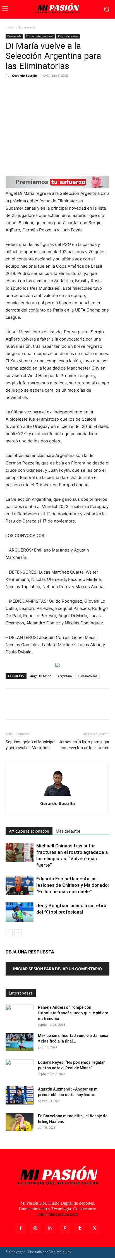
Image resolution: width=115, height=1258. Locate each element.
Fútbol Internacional (39, 36)
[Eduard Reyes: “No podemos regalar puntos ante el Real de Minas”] (19, 1069)
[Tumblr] (79, 1228)
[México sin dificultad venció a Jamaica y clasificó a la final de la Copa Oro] (19, 1042)
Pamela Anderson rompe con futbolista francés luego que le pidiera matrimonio (73, 1013)
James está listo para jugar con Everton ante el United (84, 744)
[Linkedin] (50, 1228)
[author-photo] (57, 795)
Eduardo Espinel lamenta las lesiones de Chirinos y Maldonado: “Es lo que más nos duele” (72, 885)
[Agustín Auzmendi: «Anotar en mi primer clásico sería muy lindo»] (19, 1095)
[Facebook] (11, 88)
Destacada (27, 27)
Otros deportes (68, 36)
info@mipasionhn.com (57, 1214)
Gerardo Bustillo (24, 75)
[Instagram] (35, 1228)
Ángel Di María (40, 676)
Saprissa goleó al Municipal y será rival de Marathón (30, 744)
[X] (24, 88)
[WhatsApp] (49, 88)
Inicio (10, 27)
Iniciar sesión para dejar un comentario (57, 968)
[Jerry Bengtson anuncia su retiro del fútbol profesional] (19, 912)
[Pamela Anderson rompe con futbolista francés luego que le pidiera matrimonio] (19, 1014)
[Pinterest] (36, 88)
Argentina (65, 676)
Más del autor (68, 831)
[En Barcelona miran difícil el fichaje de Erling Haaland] (19, 1122)
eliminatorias (87, 676)
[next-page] (18, 932)
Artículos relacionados (29, 831)
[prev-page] (9, 932)
